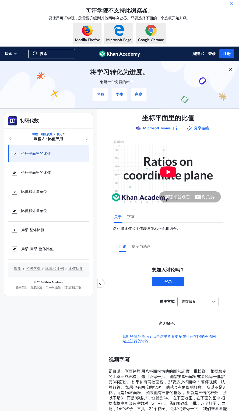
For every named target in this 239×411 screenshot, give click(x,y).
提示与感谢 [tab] (141, 246)
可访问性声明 (72, 287)
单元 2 (60, 134)
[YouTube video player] (168, 171)
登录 (212, 54)
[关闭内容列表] (101, 283)
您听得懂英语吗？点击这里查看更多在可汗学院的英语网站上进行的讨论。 (169, 339)
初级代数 (33, 269)
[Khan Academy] (119, 54)
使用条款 (21, 287)
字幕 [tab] (131, 217)
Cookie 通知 (53, 287)
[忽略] (231, 3)
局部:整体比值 (32, 230)
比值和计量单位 (34, 192)
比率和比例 (54, 269)
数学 (17, 269)
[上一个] (10, 138)
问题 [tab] (122, 246)
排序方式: (168, 301)
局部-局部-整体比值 (37, 249)
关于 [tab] (118, 217)
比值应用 (75, 269)
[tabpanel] (168, 227)
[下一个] (86, 138)
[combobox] (197, 301)
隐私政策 (36, 287)
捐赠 (196, 54)
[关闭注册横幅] (230, 69)
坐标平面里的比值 (36, 153)
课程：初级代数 (42, 134)
